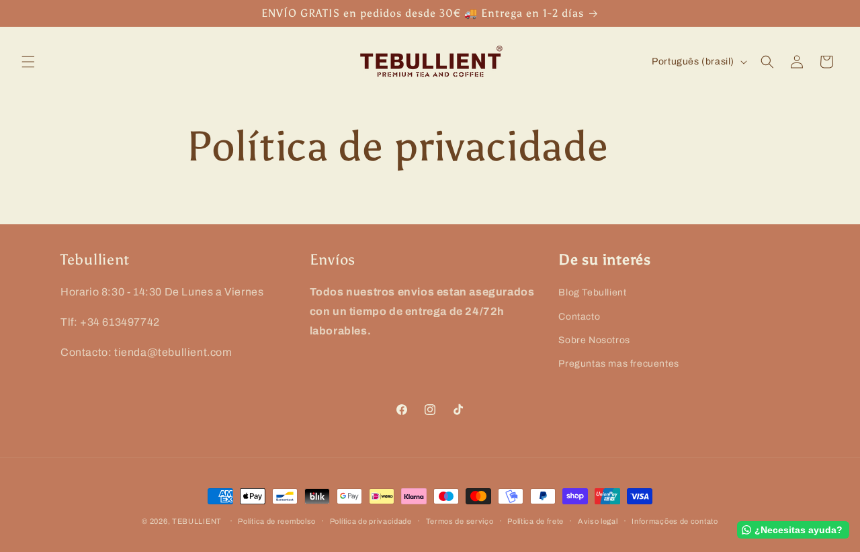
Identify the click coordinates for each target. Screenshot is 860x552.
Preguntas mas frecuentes (618, 363)
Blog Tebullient (592, 292)
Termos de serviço (460, 520)
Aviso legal (598, 520)
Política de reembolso (277, 520)
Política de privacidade (371, 520)
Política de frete (535, 520)
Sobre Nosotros (594, 339)
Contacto (579, 316)
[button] (28, 62)
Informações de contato (675, 520)
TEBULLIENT (197, 521)
